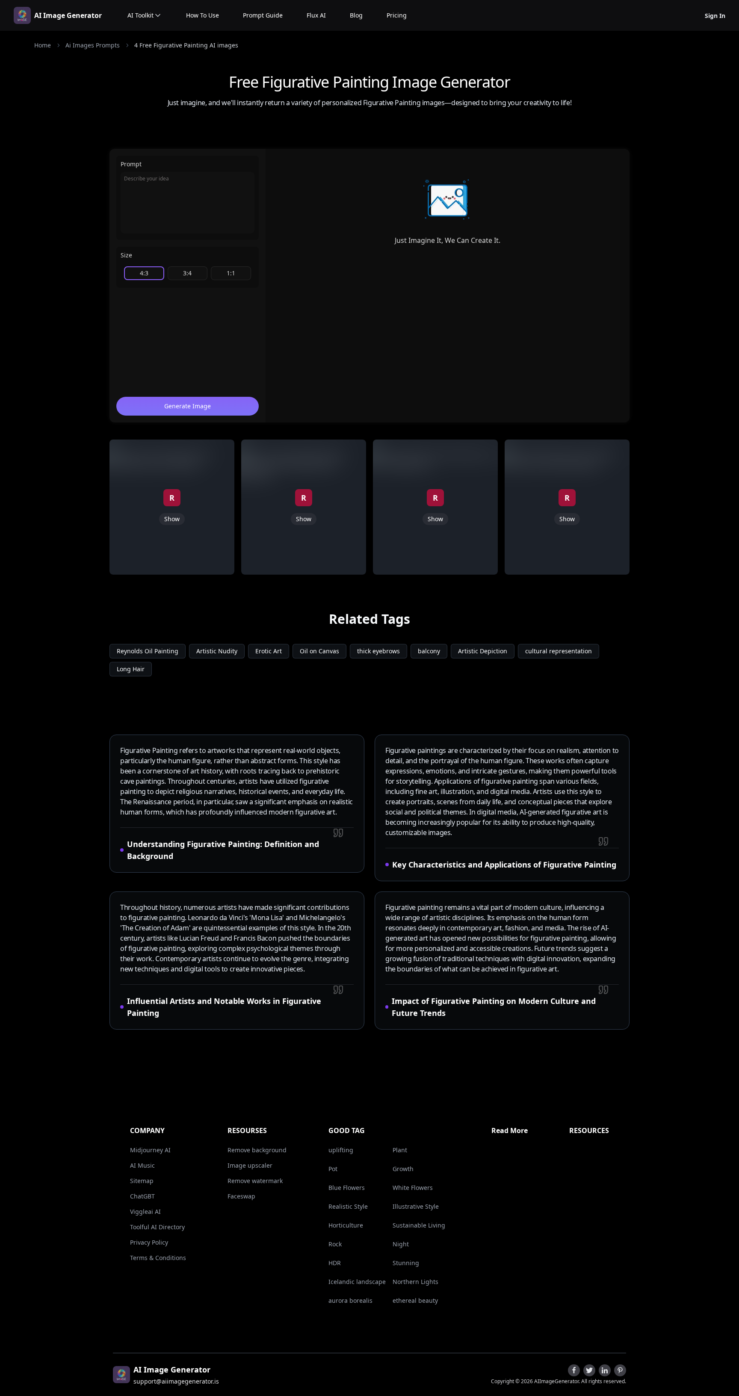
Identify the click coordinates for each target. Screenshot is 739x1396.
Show (172, 519)
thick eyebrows (378, 651)
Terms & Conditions (158, 1258)
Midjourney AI (150, 1150)
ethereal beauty (415, 1300)
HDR (334, 1263)
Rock (335, 1244)
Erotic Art (268, 651)
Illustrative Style (416, 1206)
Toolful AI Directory (157, 1227)
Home (42, 45)
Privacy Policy (149, 1242)
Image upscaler (250, 1165)
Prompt (131, 164)
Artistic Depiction (482, 651)
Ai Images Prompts (92, 45)
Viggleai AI (145, 1211)
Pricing (397, 15)
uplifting (340, 1150)
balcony (429, 651)
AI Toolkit (140, 15)
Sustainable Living (419, 1225)
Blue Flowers (346, 1188)
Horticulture (345, 1225)
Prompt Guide (263, 15)
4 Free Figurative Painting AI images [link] (186, 45)
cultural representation (558, 651)
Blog (356, 15)
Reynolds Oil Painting (147, 651)
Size (126, 255)
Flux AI (316, 15)
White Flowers (413, 1188)
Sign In (715, 16)
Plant (400, 1150)
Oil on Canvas (319, 651)
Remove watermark (255, 1181)
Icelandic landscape (357, 1282)
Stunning (406, 1263)
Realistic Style (348, 1206)
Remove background (257, 1150)
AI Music (142, 1165)
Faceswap (241, 1196)
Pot (332, 1169)
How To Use (202, 15)
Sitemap (142, 1181)
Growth (403, 1169)
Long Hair (131, 669)
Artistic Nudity (216, 651)
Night (401, 1244)
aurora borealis (350, 1300)
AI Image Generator (68, 15)
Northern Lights (415, 1282)
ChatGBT (142, 1196)
